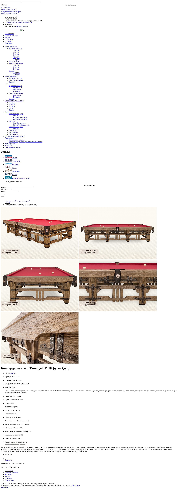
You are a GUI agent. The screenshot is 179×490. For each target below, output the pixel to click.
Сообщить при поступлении (15, 444)
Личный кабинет (11, 23)
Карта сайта (5, 487)
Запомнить (72, 5)
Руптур (12, 373)
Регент (7, 203)
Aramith (14, 175)
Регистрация (5, 7)
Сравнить (8, 460)
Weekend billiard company (21, 178)
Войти (20, 23)
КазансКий (16, 171)
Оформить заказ (22, 26)
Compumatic (16, 161)
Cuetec (14, 168)
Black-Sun (76, 485)
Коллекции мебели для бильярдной (17, 201)
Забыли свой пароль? (8, 9)
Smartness (15, 164)
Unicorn (14, 158)
